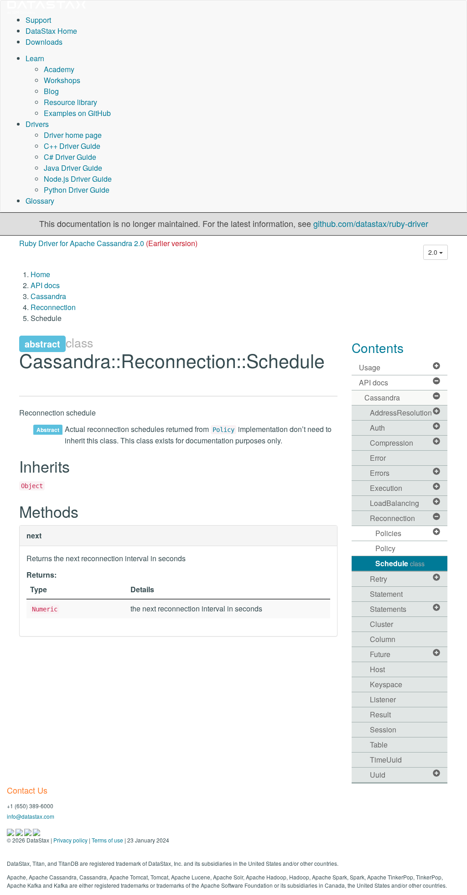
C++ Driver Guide (72, 146)
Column (382, 639)
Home (40, 274)
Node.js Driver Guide (78, 179)
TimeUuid (386, 759)
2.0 (433, 252)
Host (377, 669)
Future (380, 654)
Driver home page (73, 135)
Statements (388, 609)
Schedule (400, 563)
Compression (391, 442)
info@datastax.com (30, 816)
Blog (51, 91)
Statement (386, 594)
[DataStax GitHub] (36, 831)
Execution (386, 488)
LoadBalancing (394, 503)
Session (383, 729)
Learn (35, 58)
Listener (383, 699)
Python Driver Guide (76, 189)
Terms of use (107, 840)
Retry (378, 579)
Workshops (62, 80)
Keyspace (386, 684)
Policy (223, 429)
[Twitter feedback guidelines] (28, 831)
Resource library (70, 102)
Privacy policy (70, 840)
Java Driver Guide (73, 168)
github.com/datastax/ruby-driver (370, 223)
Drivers (37, 124)
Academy (59, 69)
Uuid (377, 774)
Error (378, 458)
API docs (45, 285)
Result (380, 714)
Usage (369, 367)
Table (379, 744)
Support (38, 20)
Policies (388, 533)
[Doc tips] (20, 831)
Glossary (40, 200)
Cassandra (48, 296)
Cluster (381, 624)
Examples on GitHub (77, 113)
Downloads (44, 42)
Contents (378, 347)
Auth (377, 427)
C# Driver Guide (70, 157)
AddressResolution (401, 412)
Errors (379, 473)
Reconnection (53, 307)
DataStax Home (51, 31)
